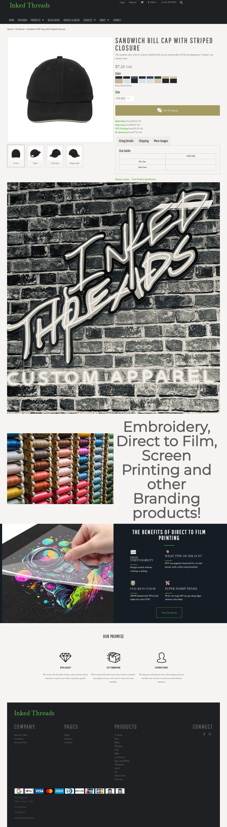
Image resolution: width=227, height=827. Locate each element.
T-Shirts (119, 735)
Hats (117, 738)
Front (16, 163)
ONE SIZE (120, 98)
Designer (68, 738)
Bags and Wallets (122, 761)
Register (133, 2)
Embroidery (120, 121)
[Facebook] (204, 734)
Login (122, 2)
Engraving (120, 124)
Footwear (119, 779)
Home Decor (120, 775)
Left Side (55, 163)
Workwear (119, 764)
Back (35, 163)
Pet (116, 772)
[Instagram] (209, 734)
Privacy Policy (20, 742)
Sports (117, 768)
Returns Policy (20, 735)
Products (19, 29)
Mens (117, 742)
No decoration (121, 132)
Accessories (120, 757)
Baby (117, 753)
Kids (117, 749)
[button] (153, 2)
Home (10, 29)
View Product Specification (144, 179)
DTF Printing (121, 128)
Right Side (74, 163)
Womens (119, 746)
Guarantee (18, 738)
